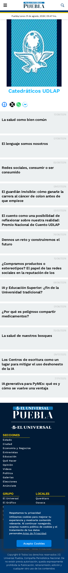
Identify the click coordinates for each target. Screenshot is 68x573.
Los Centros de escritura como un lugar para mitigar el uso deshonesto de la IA (32, 364)
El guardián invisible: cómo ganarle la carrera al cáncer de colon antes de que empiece (32, 196)
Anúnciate (9, 485)
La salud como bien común (24, 120)
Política (8, 473)
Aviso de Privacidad (34, 533)
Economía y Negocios (17, 448)
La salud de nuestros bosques (27, 336)
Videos (7, 469)
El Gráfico (9, 502)
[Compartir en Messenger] (25, 104)
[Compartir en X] (12, 104)
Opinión (8, 464)
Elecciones (10, 481)
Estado (7, 439)
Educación (10, 456)
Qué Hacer (10, 460)
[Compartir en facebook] (4, 104)
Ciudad (7, 444)
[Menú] (5, 5)
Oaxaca (40, 502)
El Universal (11, 498)
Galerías (8, 477)
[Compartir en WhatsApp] (18, 104)
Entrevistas (10, 452)
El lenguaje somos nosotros (25, 144)
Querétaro (42, 498)
